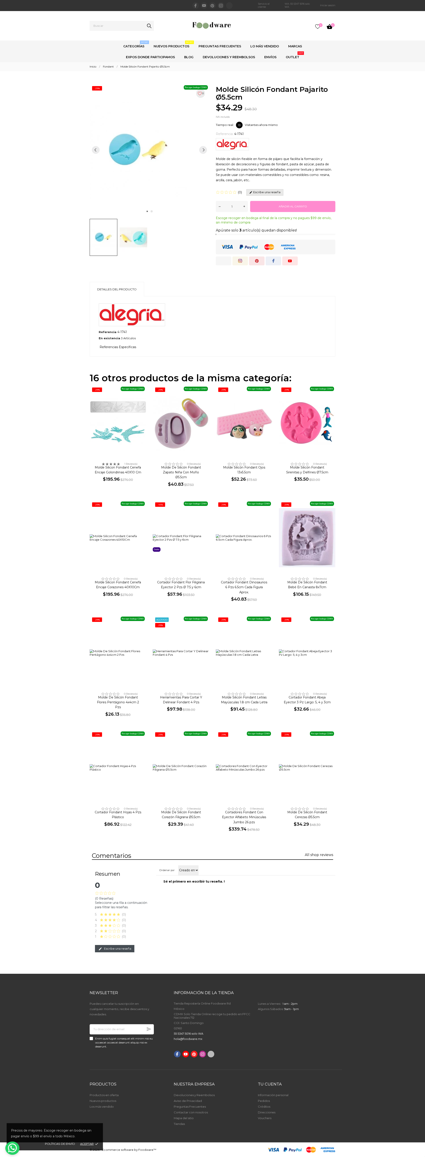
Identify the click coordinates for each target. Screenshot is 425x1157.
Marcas (295, 46)
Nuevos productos (103, 1101)
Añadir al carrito (293, 206)
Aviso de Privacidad (188, 1101)
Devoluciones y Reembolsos (229, 57)
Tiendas (179, 1124)
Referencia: (224, 134)
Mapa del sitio (184, 1118)
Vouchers (264, 1118)
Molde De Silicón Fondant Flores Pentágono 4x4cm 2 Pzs (118, 702)
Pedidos (264, 1101)
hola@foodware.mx (188, 1039)
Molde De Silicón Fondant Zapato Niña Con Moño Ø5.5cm (181, 472)
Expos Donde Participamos (150, 57)
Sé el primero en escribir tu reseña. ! (194, 881)
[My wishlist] (317, 26)
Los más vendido (102, 1106)
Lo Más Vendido (264, 46)
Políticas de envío (60, 1143)
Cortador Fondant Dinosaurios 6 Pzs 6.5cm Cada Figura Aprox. (244, 587)
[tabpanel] (149, 150)
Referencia (107, 332)
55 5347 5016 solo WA (188, 1033)
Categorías (135, 44)
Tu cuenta (270, 1084)
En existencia (109, 338)
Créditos (264, 1106)
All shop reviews (319, 855)
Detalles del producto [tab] (117, 289)
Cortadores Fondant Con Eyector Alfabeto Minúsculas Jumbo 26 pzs (244, 817)
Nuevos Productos (173, 44)
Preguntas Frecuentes (220, 46)
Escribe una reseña (117, 948)
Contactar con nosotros (191, 1112)
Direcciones (266, 1112)
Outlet (294, 55)
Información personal (273, 1095)
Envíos (270, 57)
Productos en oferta (104, 1095)
